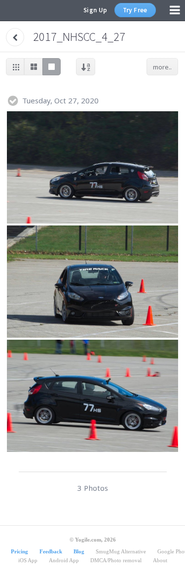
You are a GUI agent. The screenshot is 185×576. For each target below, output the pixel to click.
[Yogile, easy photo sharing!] (24, 10)
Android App (64, 560)
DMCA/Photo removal (116, 560)
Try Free (135, 10)
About (160, 560)
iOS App (27, 560)
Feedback (50, 551)
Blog (79, 551)
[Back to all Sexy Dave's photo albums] (15, 37)
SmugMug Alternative (121, 551)
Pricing (19, 551)
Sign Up (95, 10)
